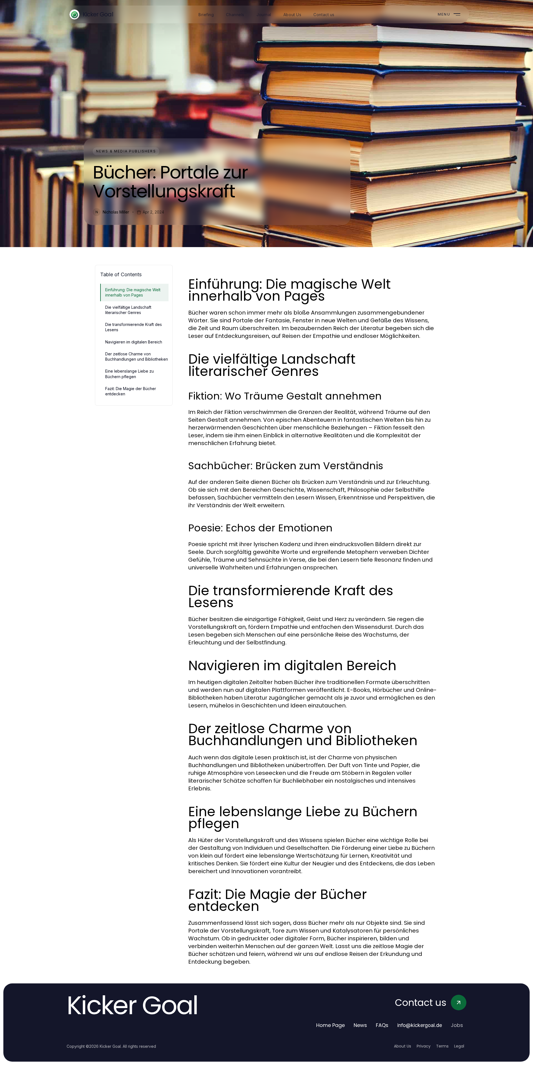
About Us (402, 1046)
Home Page (330, 1025)
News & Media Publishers (126, 151)
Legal (459, 1046)
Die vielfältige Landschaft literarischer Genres (128, 310)
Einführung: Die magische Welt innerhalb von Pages (132, 292)
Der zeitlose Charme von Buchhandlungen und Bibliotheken (136, 356)
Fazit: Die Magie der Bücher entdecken (130, 391)
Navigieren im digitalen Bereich (133, 342)
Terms (442, 1046)
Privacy (424, 1046)
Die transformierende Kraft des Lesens (133, 327)
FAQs (382, 1025)
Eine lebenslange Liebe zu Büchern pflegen (129, 374)
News (360, 1025)
